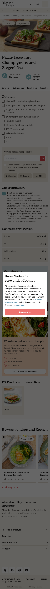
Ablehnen (20, 305)
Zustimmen (25, 312)
